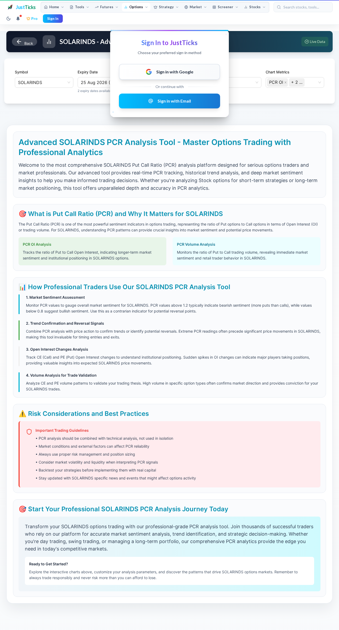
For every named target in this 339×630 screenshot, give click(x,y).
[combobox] (306, 82)
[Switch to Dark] (8, 18)
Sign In (53, 18)
